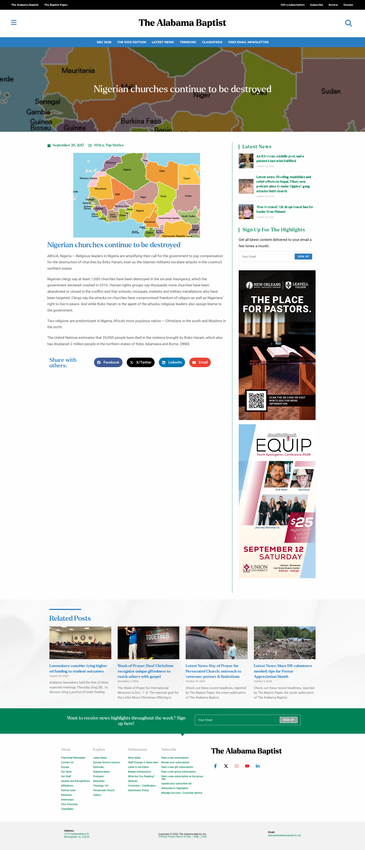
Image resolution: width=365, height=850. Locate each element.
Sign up (303, 256)
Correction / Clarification (142, 785)
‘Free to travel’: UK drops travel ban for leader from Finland (284, 209)
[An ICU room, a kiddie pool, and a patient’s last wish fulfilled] (246, 161)
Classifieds (212, 42)
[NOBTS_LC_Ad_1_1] (277, 345)
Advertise (66, 795)
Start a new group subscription (178, 771)
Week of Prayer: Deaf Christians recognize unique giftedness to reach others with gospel (146, 671)
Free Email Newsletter (248, 42)
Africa (99, 145)
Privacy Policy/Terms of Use (175, 836)
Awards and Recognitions (75, 781)
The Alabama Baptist (24, 4)
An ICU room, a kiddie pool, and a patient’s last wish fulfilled (280, 159)
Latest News (163, 42)
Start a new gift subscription (177, 767)
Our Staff (66, 776)
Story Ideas (134, 757)
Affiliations (67, 785)
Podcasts (98, 776)
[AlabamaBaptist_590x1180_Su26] (277, 501)
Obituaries (99, 781)
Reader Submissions (139, 771)
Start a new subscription (175, 757)
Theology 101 (101, 785)
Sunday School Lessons (106, 762)
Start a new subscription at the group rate (182, 777)
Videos (97, 795)
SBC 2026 (104, 42)
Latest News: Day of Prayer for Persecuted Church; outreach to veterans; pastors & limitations (213, 671)
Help (196, 836)
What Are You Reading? (141, 776)
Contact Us (67, 762)
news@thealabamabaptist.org (284, 835)
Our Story (66, 771)
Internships (67, 799)
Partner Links (68, 790)
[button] (348, 23)
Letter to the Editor (138, 767)
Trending (188, 42)
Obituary (133, 781)
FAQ (204, 836)
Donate (65, 767)
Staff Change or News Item (143, 762)
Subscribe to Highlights (174, 788)
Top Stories (115, 145)
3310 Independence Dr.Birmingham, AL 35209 (77, 835)
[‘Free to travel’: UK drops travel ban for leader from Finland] (246, 211)
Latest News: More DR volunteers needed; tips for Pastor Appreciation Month (283, 671)
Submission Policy (138, 790)
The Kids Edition (131, 42)
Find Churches (69, 804)
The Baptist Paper (56, 4)
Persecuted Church (104, 790)
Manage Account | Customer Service (181, 792)
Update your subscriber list (176, 783)
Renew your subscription (175, 762)
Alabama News (101, 771)
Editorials (98, 767)
